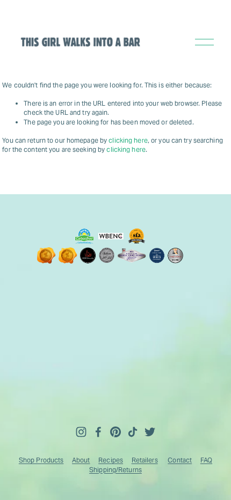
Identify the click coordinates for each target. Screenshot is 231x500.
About (81, 460)
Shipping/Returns (115, 470)
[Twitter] (150, 432)
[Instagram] (81, 432)
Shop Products (41, 460)
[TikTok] (132, 432)
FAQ (206, 460)
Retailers (145, 460)
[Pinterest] (115, 432)
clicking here (128, 140)
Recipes (110, 460)
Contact (180, 460)
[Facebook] (98, 432)
